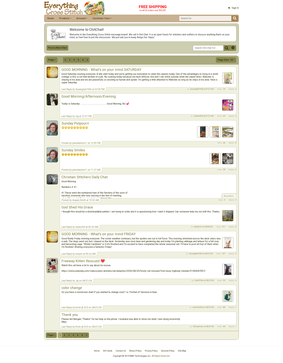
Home (50, 18)
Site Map (182, 351)
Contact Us (121, 351)
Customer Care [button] (101, 18)
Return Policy (135, 351)
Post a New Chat (57, 47)
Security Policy (168, 351)
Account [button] (81, 18)
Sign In (235, 7)
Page (51, 59)
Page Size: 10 (225, 59)
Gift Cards (107, 351)
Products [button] (64, 18)
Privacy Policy (151, 351)
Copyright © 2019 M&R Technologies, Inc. (132, 356)
